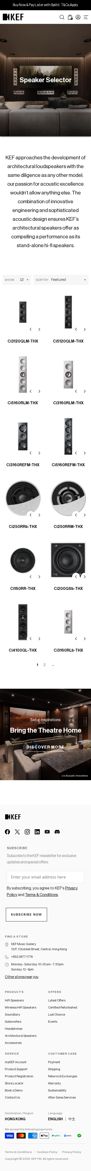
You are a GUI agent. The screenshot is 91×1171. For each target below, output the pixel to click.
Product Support (16, 1069)
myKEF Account (15, 1062)
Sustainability (57, 1090)
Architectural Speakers (20, 1035)
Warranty (54, 1083)
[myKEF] (78, 17)
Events (52, 1021)
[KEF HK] (13, 17)
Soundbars (12, 1014)
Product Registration (19, 1076)
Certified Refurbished (62, 1007)
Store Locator (14, 1083)
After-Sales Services (62, 1097)
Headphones (13, 1028)
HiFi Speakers (14, 1000)
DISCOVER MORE (45, 747)
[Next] (39, 329)
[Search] (62, 17)
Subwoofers (13, 1021)
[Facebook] (7, 831)
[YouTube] (47, 831)
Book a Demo (14, 1090)
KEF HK (36, 1158)
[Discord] (57, 831)
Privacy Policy (71, 1152)
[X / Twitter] (17, 831)
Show (9, 279)
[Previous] (30, 329)
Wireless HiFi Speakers (20, 1007)
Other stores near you (21, 977)
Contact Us (12, 1097)
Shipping (54, 1069)
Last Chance (56, 1014)
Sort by (42, 279)
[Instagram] (27, 831)
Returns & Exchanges (62, 1076)
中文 (71, 1119)
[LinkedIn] (37, 831)
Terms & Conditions (18, 1152)
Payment (54, 1062)
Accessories (13, 1042)
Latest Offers (57, 1000)
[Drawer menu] (86, 17)
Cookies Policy (47, 1152)
